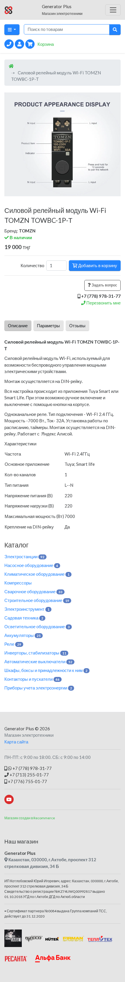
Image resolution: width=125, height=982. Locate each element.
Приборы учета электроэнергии (38, 687)
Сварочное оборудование (33, 591)
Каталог (16, 545)
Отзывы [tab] (77, 325)
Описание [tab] (18, 325)
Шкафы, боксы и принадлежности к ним (46, 670)
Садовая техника (23, 617)
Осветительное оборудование (37, 626)
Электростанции (24, 556)
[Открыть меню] (113, 9)
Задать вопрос (104, 285)
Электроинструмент (26, 609)
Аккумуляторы (22, 635)
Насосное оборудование (31, 565)
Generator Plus (19, 728)
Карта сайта (16, 741)
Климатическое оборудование (36, 574)
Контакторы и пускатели (32, 679)
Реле (12, 644)
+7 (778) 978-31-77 (32, 768)
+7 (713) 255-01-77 (29, 774)
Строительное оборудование (36, 600)
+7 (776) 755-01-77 (27, 781)
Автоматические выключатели (38, 661)
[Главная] (11, 66)
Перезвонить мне (103, 302)
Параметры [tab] (48, 325)
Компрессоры (18, 582)
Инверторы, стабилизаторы (35, 652)
